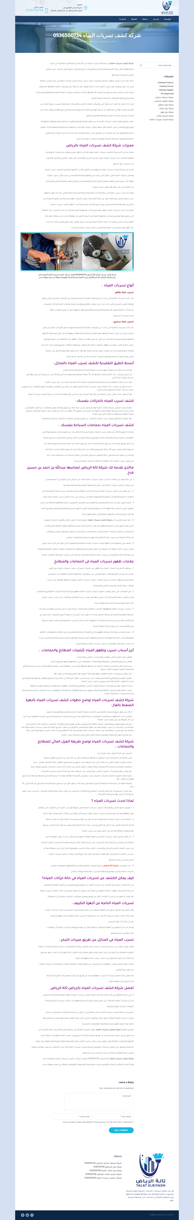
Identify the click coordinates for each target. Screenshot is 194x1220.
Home (114, 42)
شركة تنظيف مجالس (164, 101)
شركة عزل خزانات (166, 109)
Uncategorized (167, 94)
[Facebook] (32, 1215)
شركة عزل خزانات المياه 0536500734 (105, 1171)
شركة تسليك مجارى (164, 98)
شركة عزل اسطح (166, 105)
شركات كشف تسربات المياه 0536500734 (103, 1178)
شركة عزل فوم (167, 112)
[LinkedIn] (27, 1215)
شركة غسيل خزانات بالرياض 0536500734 (103, 1174)
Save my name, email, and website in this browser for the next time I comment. (96, 1122)
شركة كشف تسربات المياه (162, 120)
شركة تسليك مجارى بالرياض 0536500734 (103, 1163)
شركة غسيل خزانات (165, 116)
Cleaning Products (166, 83)
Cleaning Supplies (166, 90)
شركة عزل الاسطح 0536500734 (107, 1167)
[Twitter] (22, 1215)
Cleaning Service (166, 87)
